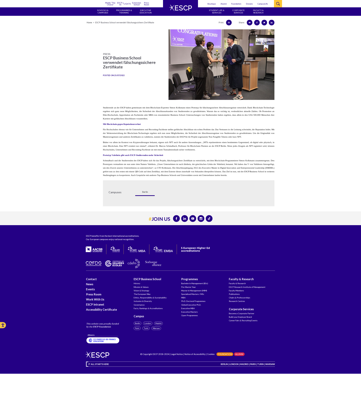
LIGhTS (127, 4)
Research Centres (237, 301)
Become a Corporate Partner (241, 313)
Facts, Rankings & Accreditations (148, 308)
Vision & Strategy (141, 290)
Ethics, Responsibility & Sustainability (150, 297)
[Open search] (278, 3)
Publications (234, 294)
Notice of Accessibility (194, 354)
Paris (137, 328)
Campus (139, 316)
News (89, 284)
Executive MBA (188, 308)
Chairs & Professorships (239, 297)
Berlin (137, 323)
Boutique (212, 4)
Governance (139, 305)
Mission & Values (141, 287)
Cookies (211, 354)
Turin (146, 328)
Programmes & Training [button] (124, 11)
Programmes (189, 279)
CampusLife (262, 4)
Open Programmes (189, 315)
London (147, 323)
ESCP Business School (147, 279)
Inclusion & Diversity (143, 301)
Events (90, 289)
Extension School (136, 4)
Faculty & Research (241, 279)
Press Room (146, 4)
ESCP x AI (120, 4)
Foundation (236, 4)
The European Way (142, 294)
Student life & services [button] (216, 11)
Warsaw (156, 328)
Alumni (224, 4)
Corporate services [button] (238, 11)
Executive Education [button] (146, 11)
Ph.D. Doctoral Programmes (193, 301)
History (137, 283)
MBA (183, 297)
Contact (91, 279)
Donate (249, 4)
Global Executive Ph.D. (191, 305)
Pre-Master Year (188, 287)
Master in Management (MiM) (194, 290)
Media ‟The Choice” (110, 4)
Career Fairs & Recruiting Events (243, 320)
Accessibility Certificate (101, 309)
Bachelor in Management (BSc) (194, 283)
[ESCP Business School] (180, 8)
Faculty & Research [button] (258, 11)
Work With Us (95, 299)
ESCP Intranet (95, 304)
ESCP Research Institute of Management (247, 287)
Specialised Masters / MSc (192, 294)
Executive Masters (189, 312)
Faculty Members (236, 290)
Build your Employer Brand (240, 317)
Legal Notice (177, 354)
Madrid (158, 323)
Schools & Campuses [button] (102, 11)
